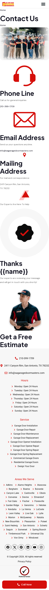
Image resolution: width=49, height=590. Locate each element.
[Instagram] (41, 547)
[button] (43, 4)
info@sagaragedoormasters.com (16, 150)
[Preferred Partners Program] (24, 572)
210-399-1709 (7, 106)
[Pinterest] (21, 547)
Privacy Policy (24, 561)
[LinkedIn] (28, 547)
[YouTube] (35, 547)
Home (3, 10)
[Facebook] (8, 547)
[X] (15, 547)
